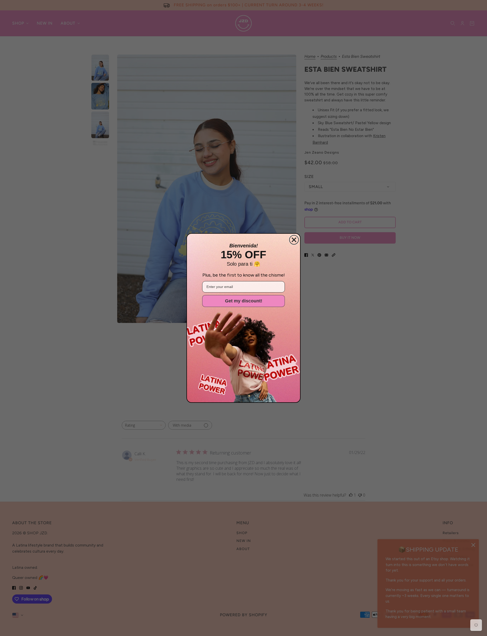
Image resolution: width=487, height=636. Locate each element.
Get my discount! (243, 300)
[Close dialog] (294, 239)
